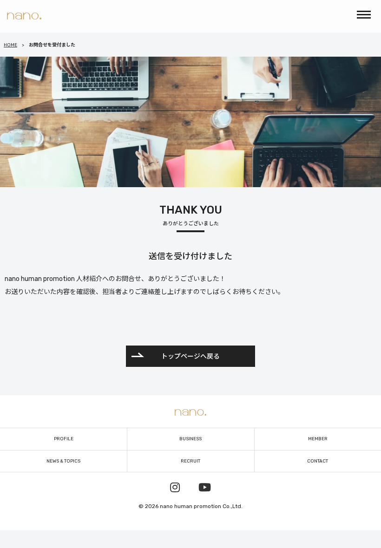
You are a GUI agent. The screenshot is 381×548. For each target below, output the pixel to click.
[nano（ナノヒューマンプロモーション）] (24, 16)
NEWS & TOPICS (63, 461)
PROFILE (63, 439)
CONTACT (317, 461)
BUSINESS (190, 439)
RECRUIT (190, 461)
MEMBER (318, 439)
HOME (10, 45)
